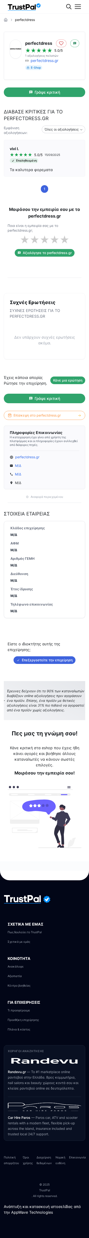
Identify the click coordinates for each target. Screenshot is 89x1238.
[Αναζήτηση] (78, 22)
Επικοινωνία (77, 1157)
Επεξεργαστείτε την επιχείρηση (47, 660)
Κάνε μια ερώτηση (67, 380)
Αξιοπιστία (15, 976)
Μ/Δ (18, 466)
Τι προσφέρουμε (19, 1010)
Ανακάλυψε (16, 966)
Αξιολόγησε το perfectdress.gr (47, 253)
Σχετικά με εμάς (19, 941)
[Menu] (77, 7)
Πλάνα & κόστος (19, 1029)
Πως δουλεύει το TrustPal (25, 932)
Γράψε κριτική (47, 92)
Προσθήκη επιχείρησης (23, 1020)
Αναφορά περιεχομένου (47, 497)
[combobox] (63, 129)
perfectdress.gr (44, 60)
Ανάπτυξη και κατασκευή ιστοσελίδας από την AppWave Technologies (42, 1209)
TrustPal (44, 1190)
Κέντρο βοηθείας (19, 985)
